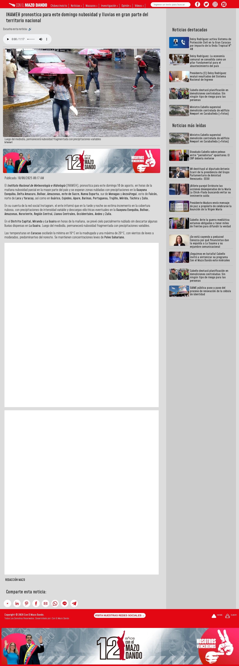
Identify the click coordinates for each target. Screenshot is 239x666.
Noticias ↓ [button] (76, 6)
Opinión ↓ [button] (126, 6)
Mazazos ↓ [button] (91, 6)
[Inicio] (28, 6)
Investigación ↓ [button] (109, 6)
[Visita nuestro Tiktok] (223, 6)
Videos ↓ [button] (139, 6)
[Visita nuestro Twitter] (206, 6)
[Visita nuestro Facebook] (197, 6)
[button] (7, 603)
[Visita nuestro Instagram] (215, 6)
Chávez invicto (59, 6)
